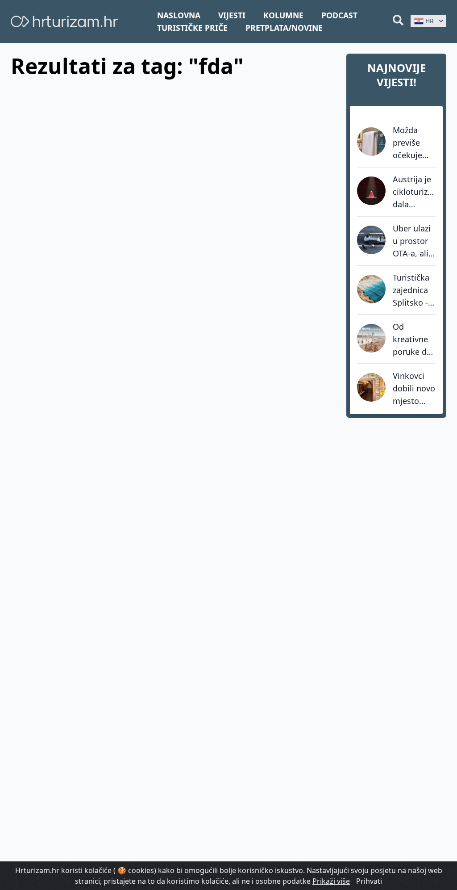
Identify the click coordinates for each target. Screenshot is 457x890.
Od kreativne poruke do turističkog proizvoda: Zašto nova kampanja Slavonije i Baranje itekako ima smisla (413, 339)
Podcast (339, 15)
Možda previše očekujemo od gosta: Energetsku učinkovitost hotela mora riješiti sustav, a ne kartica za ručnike (414, 143)
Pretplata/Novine (284, 27)
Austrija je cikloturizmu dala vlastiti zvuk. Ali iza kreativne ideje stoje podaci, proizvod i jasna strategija (414, 192)
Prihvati (369, 881)
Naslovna (178, 15)
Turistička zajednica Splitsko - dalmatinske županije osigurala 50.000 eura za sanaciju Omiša (414, 290)
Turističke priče (192, 27)
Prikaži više (331, 881)
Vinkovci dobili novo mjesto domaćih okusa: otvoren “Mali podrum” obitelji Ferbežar (414, 388)
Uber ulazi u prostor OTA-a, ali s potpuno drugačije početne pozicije (414, 241)
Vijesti (231, 15)
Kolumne (283, 15)
